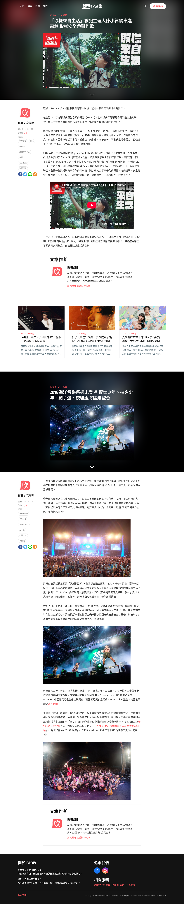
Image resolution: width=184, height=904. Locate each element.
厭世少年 (22, 535)
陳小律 (22, 146)
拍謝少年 (22, 519)
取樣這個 (22, 168)
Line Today (23, 163)
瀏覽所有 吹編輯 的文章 (78, 285)
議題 (30, 6)
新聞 (37, 6)
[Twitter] (25, 174)
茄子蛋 (22, 530)
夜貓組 (22, 541)
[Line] (30, 174)
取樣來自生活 (24, 152)
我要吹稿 (158, 6)
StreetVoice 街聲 (102, 885)
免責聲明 (22, 895)
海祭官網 (53, 704)
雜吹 (45, 6)
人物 (22, 6)
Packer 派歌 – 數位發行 (123, 885)
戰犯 (32, 141)
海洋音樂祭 (23, 524)
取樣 (21, 157)
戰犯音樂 (22, 141)
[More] (35, 174)
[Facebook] (20, 174)
